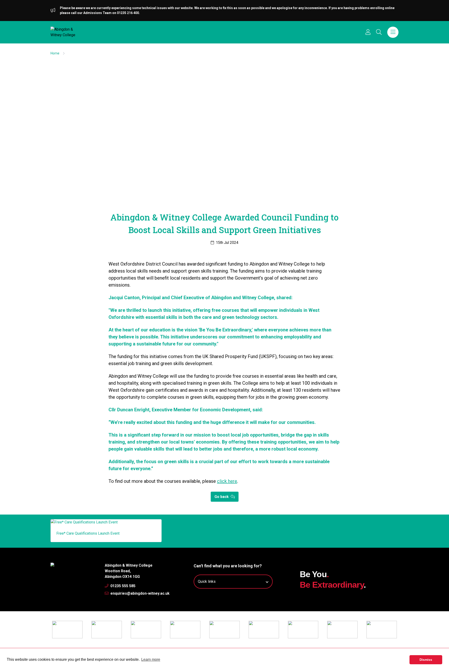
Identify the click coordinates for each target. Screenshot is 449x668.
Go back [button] (222, 496)
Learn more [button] (150, 659)
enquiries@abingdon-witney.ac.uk (139, 593)
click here (227, 481)
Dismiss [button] (426, 659)
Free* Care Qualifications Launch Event (87, 533)
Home (55, 53)
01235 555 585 (122, 586)
